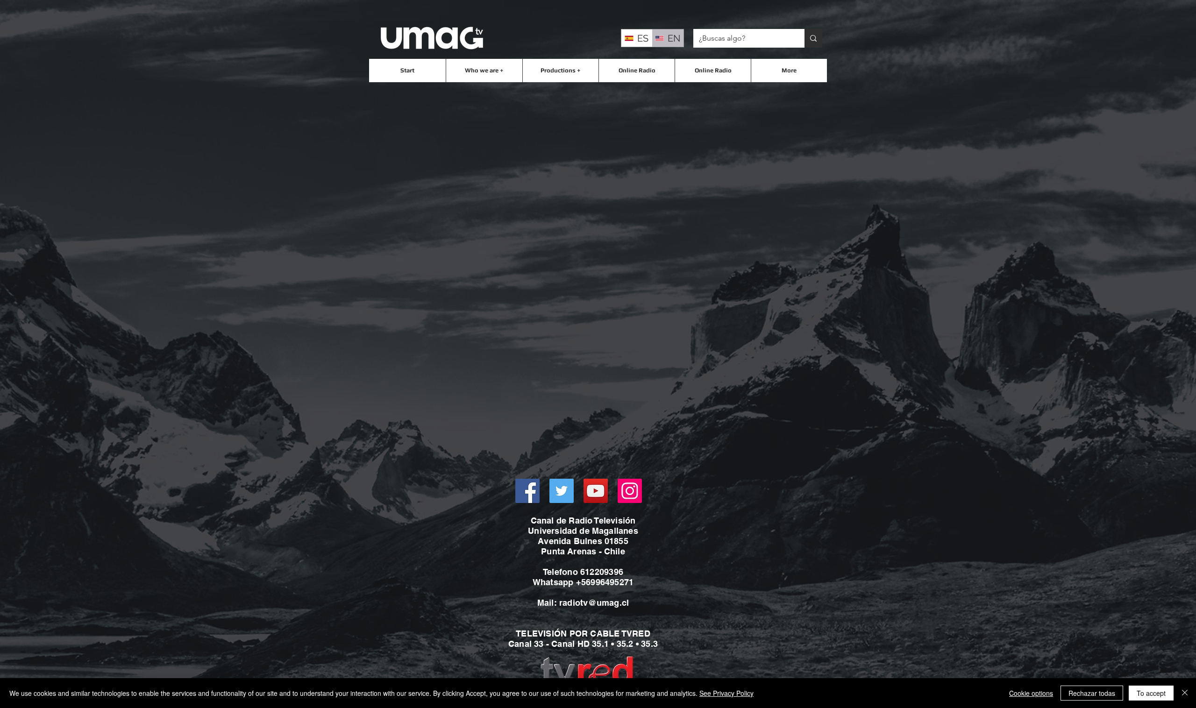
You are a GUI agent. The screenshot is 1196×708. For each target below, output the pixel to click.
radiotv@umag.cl (594, 603)
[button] (484, 70)
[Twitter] (561, 491)
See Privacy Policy (726, 693)
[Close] (1184, 693)
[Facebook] (527, 491)
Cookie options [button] (1031, 693)
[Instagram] (630, 491)
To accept (1151, 693)
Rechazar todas (1091, 693)
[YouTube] (596, 491)
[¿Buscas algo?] (813, 38)
